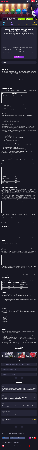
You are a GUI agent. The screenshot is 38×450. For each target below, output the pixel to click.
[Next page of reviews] (22, 427)
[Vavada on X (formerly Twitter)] (33, 438)
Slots (3, 433)
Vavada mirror (19, 56)
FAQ (24, 433)
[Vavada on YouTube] (35, 438)
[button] (37, 12)
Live (6, 433)
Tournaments (14, 433)
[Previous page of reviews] (16, 427)
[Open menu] (37, 1)
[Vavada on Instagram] (30, 438)
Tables (10, 433)
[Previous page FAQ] (16, 378)
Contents (20, 433)
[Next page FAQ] (22, 378)
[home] (4, 1)
